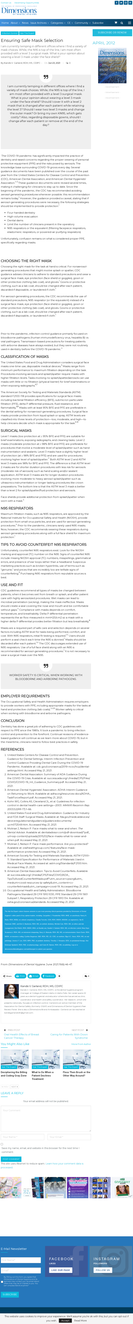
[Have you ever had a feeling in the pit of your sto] (33, 1187)
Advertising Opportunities (26, 2)
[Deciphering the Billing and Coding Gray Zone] (15, 1059)
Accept (65, 1320)
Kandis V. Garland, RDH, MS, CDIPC (22, 63)
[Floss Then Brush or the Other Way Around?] (77, 1059)
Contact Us (6, 2)
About (14, 22)
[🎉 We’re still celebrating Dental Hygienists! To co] (77, 1187)
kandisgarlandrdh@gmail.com (18, 1012)
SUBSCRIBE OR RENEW (112, 32)
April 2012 (104, 42)
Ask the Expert (27, 33)
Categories (57, 22)
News (25, 22)
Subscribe (97, 22)
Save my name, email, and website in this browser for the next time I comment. (40, 1150)
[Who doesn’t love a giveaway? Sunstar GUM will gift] (10, 1187)
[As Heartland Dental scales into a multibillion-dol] (55, 1187)
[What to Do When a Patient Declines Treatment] (46, 1059)
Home (5, 22)
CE (69, 22)
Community (81, 22)
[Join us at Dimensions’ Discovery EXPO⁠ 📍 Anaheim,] (100, 1187)
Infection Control (10, 33)
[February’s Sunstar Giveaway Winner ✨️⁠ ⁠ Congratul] (122, 1187)
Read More (80, 1320)
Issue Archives (38, 22)
